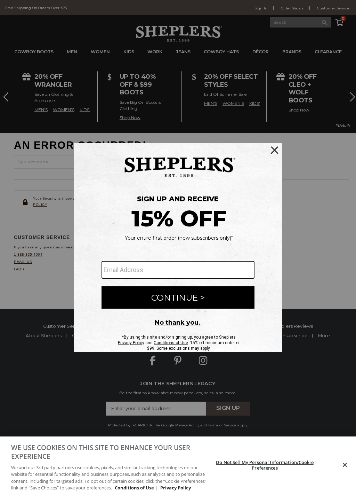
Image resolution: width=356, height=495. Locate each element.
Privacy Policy (175, 488)
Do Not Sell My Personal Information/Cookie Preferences (264, 465)
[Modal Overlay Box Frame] (178, 247)
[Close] (345, 465)
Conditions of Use (134, 488)
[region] (178, 465)
